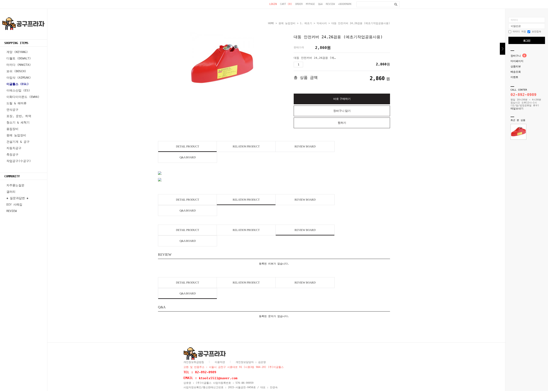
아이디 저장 (518, 31)
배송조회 (516, 71)
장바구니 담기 (342, 110)
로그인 (526, 40)
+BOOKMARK (344, 4)
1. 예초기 (306, 23)
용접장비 (12, 129)
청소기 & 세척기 (18, 122)
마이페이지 (517, 61)
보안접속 (535, 31)
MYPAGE (310, 4)
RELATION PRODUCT (246, 146)
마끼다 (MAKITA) (18, 64)
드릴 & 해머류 (16, 103)
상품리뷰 (516, 66)
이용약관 (220, 362)
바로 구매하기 (342, 98)
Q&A (320, 4)
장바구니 (516, 55)
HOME (271, 23)
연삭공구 (12, 109)
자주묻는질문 (15, 185)
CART (286, 4)
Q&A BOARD (188, 157)
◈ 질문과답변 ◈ (17, 198)
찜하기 (342, 122)
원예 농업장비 (16, 135)
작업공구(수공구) (18, 161)
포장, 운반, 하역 (18, 116)
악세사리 (322, 23)
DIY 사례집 (14, 204)
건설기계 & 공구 (18, 141)
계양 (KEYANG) (17, 52)
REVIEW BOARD (305, 146)
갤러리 (10, 191)
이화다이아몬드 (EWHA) (22, 96)
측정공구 (12, 154)
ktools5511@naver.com (218, 378)
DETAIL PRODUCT (187, 146)
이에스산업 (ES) (18, 90)
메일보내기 (517, 108)
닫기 (502, 49)
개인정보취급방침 (193, 362)
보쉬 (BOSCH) (16, 71)
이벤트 (514, 77)
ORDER (299, 4)
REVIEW (330, 4)
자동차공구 (13, 148)
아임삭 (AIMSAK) (18, 77)
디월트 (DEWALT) (18, 58)
